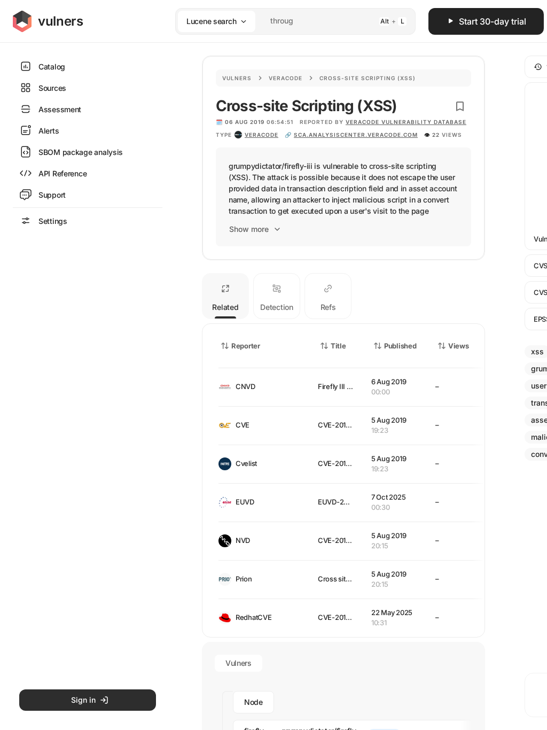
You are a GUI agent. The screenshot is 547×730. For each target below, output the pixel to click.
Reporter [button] (245, 345)
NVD (243, 540)
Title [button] (338, 345)
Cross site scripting (348, 578)
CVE (242, 425)
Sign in (83, 699)
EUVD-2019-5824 (346, 502)
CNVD (245, 386)
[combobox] (281, 21)
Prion (244, 578)
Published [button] (400, 345)
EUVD (245, 502)
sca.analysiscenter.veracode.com (356, 134)
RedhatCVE (254, 617)
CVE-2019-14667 (345, 425)
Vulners (237, 78)
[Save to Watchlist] (460, 106)
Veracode (285, 78)
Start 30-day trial (492, 21)
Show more (249, 229)
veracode (261, 134)
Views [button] (458, 345)
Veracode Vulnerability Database (406, 122)
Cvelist (246, 463)
